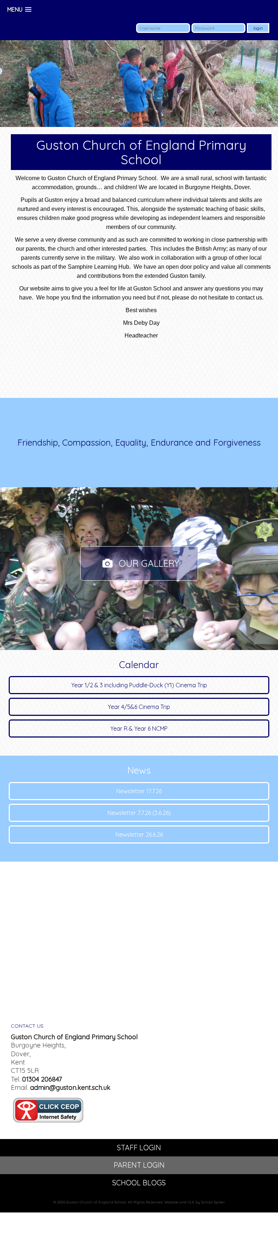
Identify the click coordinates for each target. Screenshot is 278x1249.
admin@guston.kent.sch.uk (70, 1087)
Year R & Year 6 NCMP (139, 728)
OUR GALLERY (148, 563)
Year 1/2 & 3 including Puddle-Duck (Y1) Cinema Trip (139, 685)
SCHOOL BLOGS (139, 1182)
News (139, 770)
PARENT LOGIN (139, 1164)
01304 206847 (42, 1079)
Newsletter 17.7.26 (139, 791)
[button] (19, 10)
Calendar (139, 665)
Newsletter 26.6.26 (139, 834)
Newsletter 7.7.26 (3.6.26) (139, 812)
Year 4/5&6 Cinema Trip (139, 706)
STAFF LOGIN (139, 1147)
